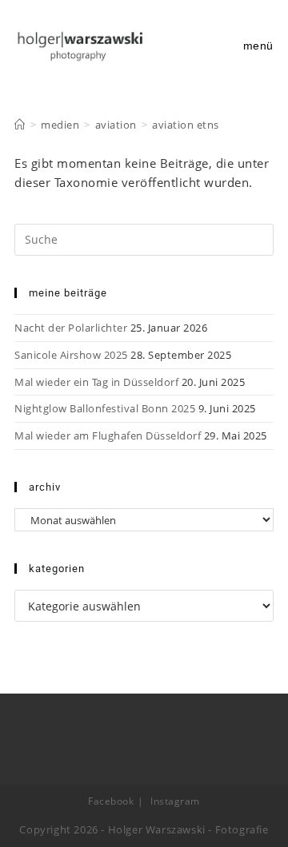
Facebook (111, 801)
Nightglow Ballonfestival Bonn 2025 (104, 408)
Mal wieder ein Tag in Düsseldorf (96, 382)
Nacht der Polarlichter (70, 327)
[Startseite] (20, 124)
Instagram (175, 801)
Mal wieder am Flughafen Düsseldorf (107, 435)
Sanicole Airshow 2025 (71, 355)
